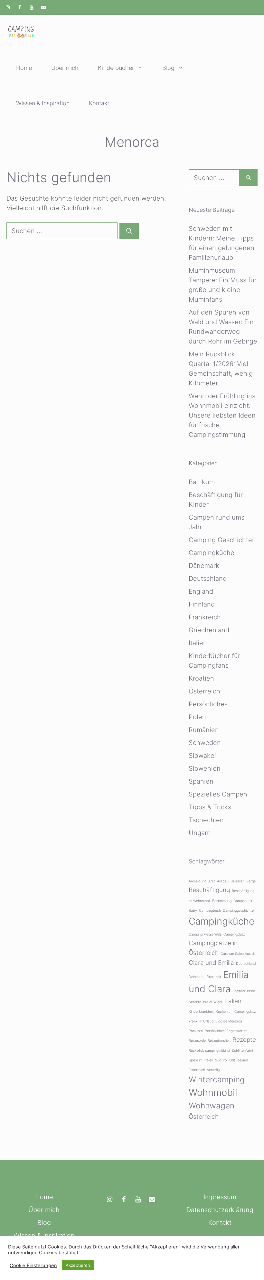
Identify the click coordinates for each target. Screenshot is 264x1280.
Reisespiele (197, 1041)
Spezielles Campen (218, 794)
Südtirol (221, 1060)
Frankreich (205, 617)
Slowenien (205, 768)
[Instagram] (8, 8)
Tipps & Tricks (210, 807)
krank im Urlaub (201, 1021)
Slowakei (202, 755)
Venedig (213, 1070)
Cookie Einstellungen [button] (33, 1265)
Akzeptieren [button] (78, 1265)
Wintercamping (217, 1079)
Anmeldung (197, 881)
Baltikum (202, 482)
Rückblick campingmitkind (209, 1051)
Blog (168, 67)
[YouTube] (31, 8)
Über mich (65, 67)
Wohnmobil (213, 1092)
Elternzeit (213, 977)
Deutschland (208, 578)
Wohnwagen (211, 1105)
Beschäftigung (209, 890)
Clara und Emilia (211, 962)
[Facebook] (20, 8)
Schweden (205, 743)
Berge (251, 881)
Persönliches (208, 704)
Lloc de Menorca (229, 1021)
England (201, 591)
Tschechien (206, 820)
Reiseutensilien (219, 1041)
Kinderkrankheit (201, 1012)
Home (24, 67)
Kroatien (201, 678)
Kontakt (99, 103)
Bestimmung (221, 901)
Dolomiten (196, 977)
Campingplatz (234, 934)
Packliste (196, 1031)
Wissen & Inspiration (43, 103)
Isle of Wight (212, 1002)
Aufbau (223, 881)
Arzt (211, 881)
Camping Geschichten (222, 540)
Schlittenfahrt (242, 1051)
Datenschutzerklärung (219, 1210)
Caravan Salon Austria (238, 954)
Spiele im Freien (201, 1060)
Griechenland (209, 630)
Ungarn (200, 833)
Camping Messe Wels (205, 934)
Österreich (204, 691)
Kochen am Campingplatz (236, 1012)
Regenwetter (236, 1031)
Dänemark (204, 565)
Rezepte (244, 1039)
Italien (198, 643)
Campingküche (211, 553)
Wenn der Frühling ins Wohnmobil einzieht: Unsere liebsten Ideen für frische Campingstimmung (222, 415)
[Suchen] (129, 231)
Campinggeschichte (238, 910)
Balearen (237, 881)
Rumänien (204, 730)
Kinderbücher (116, 67)
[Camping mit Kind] (20, 32)
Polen (197, 717)
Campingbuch (210, 910)
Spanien (201, 781)
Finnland (202, 604)
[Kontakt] (43, 8)
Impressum (219, 1197)
